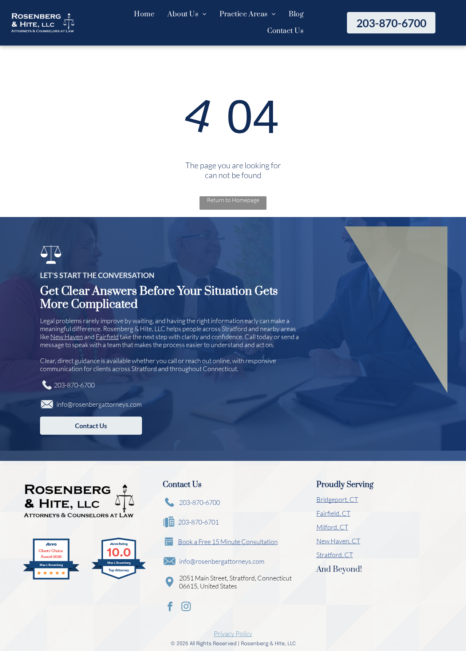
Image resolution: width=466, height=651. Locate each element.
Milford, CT (332, 527)
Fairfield (107, 337)
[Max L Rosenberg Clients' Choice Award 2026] (51, 578)
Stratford (234, 329)
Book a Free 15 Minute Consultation (228, 542)
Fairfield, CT (333, 513)
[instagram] (186, 607)
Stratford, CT (334, 555)
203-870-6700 (74, 385)
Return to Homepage (233, 200)
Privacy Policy (233, 634)
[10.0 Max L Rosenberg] (119, 578)
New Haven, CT (338, 541)
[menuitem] (144, 14)
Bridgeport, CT (337, 499)
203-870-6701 (198, 522)
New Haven (66, 337)
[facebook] (170, 607)
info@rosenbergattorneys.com (99, 404)
